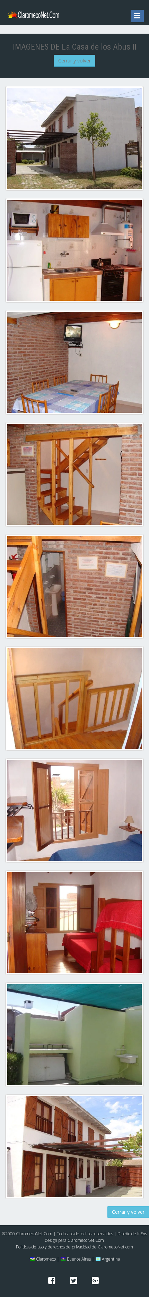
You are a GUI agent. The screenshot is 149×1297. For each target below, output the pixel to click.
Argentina (110, 1259)
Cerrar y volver (74, 60)
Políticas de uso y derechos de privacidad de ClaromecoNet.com (74, 1247)
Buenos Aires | (80, 1259)
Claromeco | (47, 1259)
